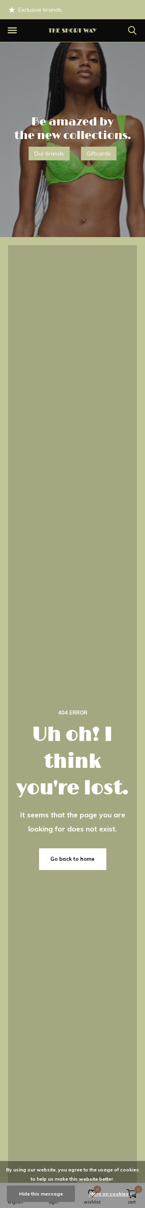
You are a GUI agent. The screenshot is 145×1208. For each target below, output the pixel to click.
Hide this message (41, 1194)
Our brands (49, 153)
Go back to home (72, 859)
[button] (12, 30)
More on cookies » (110, 1194)
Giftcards (99, 153)
